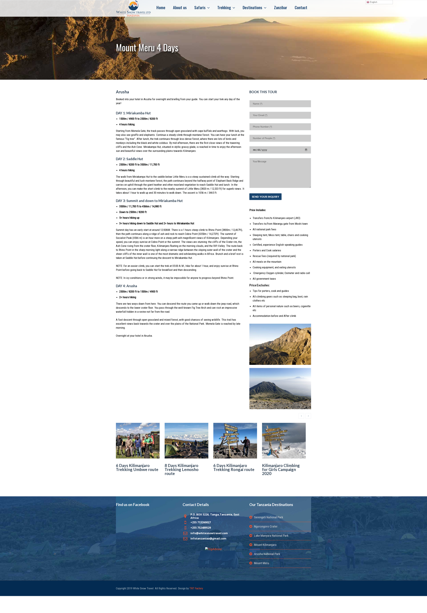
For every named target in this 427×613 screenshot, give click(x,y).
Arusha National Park (267, 554)
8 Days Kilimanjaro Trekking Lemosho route (133, 469)
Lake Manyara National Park (271, 536)
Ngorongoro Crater (266, 526)
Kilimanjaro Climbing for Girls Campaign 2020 (232, 469)
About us (180, 7)
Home (160, 7)
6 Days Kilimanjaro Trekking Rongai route (185, 467)
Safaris (199, 7)
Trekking (224, 7)
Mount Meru (261, 563)
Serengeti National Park (268, 517)
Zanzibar (280, 7)
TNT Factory (196, 588)
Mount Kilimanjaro (265, 545)
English (373, 2)
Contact (301, 7)
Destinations (252, 7)
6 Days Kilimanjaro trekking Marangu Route (279, 469)
